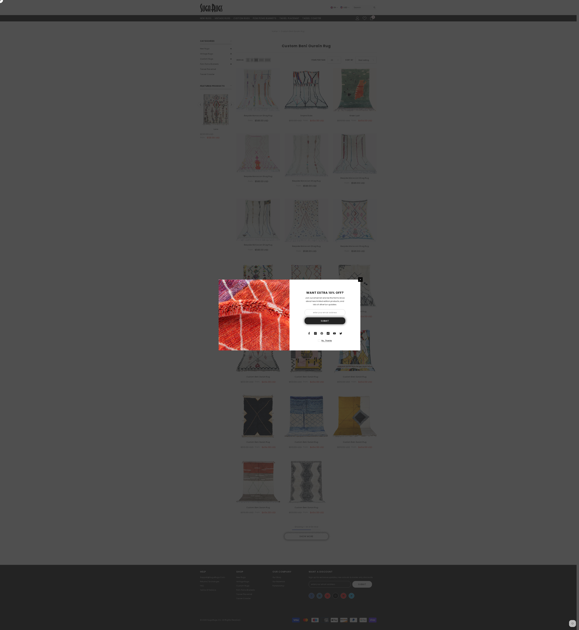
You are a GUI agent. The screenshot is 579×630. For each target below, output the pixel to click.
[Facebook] (309, 333)
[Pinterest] (322, 333)
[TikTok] (328, 333)
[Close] (360, 279)
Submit (325, 320)
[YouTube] (334, 333)
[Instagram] (315, 333)
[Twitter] (341, 333)
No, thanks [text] (326, 340)
